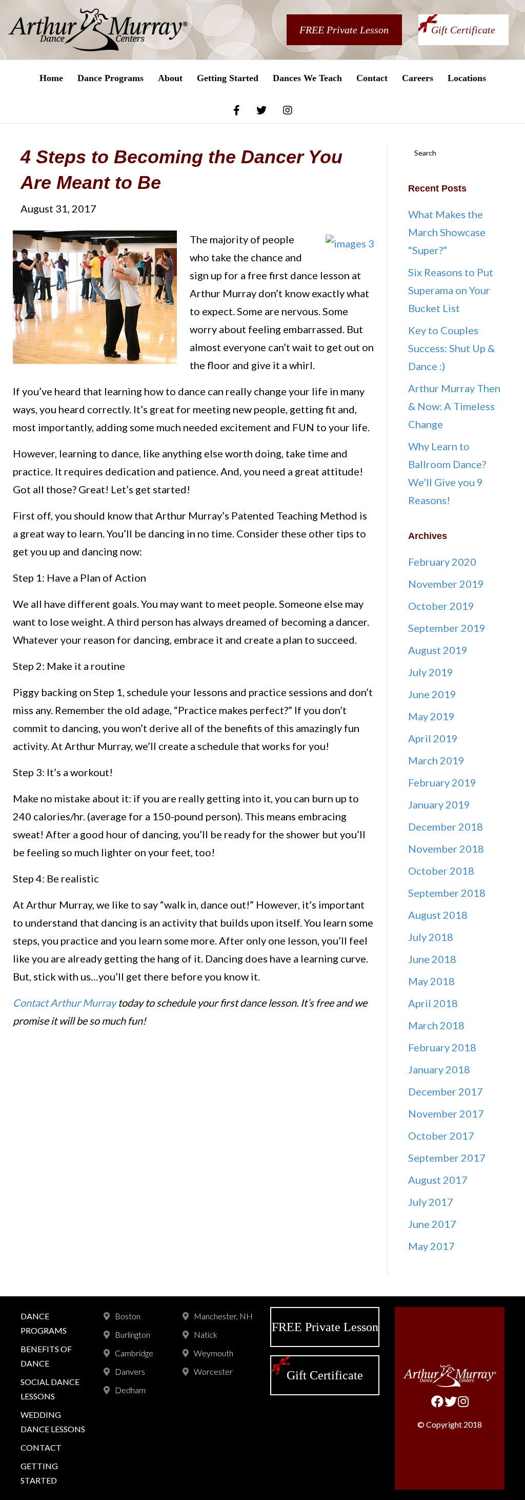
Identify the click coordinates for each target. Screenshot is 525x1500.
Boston (127, 1316)
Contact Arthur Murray (64, 1002)
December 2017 (445, 1091)
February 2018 (442, 1047)
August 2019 (438, 650)
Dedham (130, 1390)
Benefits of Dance (46, 1356)
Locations (467, 78)
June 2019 (432, 694)
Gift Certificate (463, 29)
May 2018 (431, 981)
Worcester (213, 1371)
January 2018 (439, 1069)
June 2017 (432, 1224)
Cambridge (134, 1353)
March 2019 (436, 760)
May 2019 (431, 716)
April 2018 (433, 1003)
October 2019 (441, 606)
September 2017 (447, 1157)
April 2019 (433, 738)
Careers (417, 78)
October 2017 (441, 1135)
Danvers (130, 1371)
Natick (205, 1334)
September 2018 (447, 893)
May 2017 (431, 1246)
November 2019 (446, 584)
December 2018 (445, 826)
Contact (372, 78)
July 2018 (430, 937)
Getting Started (227, 78)
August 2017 (438, 1180)
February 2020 (442, 561)
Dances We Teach (307, 78)
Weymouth (213, 1353)
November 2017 (446, 1113)
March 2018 (436, 1025)
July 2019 (430, 672)
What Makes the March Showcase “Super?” (447, 232)
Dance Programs (110, 78)
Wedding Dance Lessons (53, 1422)
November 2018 (446, 848)
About (170, 78)
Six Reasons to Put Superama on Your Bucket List (450, 290)
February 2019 (442, 782)
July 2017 (430, 1202)
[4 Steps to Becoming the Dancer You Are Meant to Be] (95, 296)
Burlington (132, 1334)
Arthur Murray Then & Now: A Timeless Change (454, 406)
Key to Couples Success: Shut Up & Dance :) (451, 348)
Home (51, 78)
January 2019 (439, 804)
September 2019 (447, 628)
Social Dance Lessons (50, 1389)
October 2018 (441, 870)
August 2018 (438, 915)
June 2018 (432, 959)
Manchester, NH (223, 1316)
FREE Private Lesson (344, 29)
